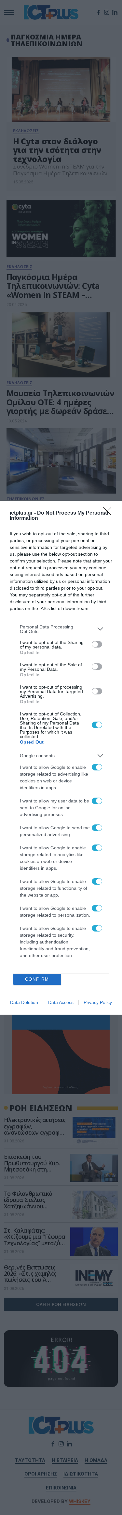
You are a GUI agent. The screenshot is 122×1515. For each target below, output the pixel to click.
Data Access (61, 1002)
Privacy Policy (98, 1002)
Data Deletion (24, 1002)
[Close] (109, 513)
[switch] (97, 644)
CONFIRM (37, 979)
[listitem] (61, 629)
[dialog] (61, 758)
